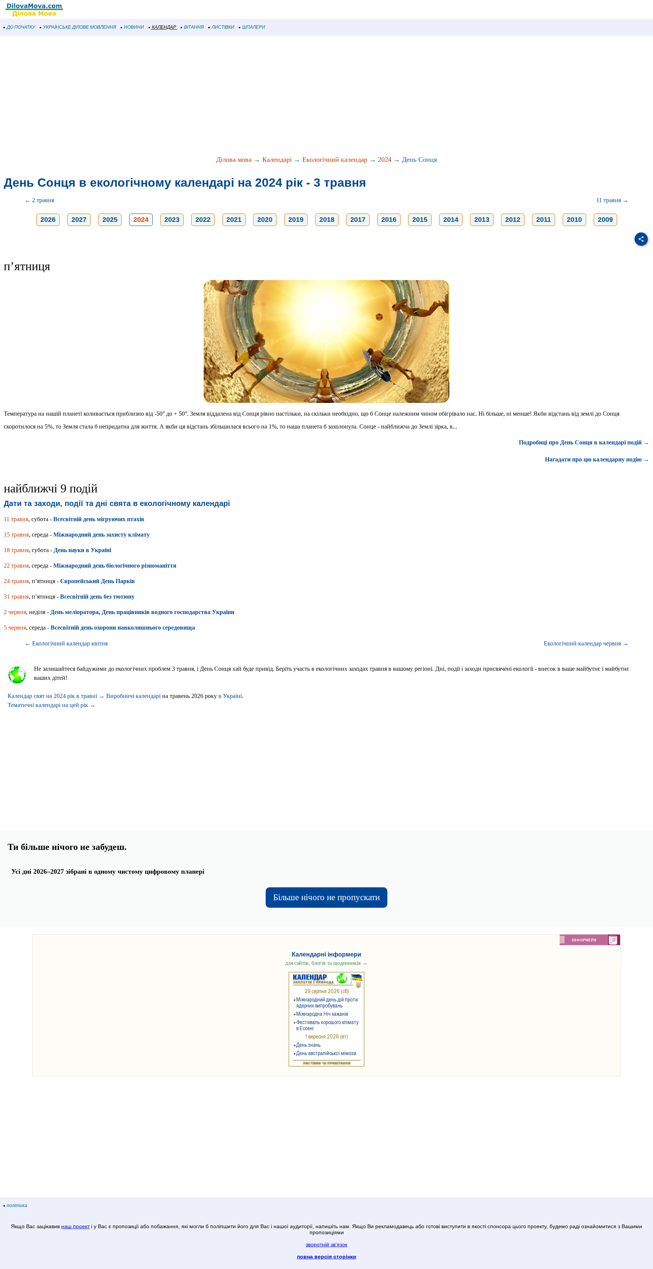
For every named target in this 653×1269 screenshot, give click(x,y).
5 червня (15, 627)
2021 (233, 219)
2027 (79, 219)
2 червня (15, 612)
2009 (605, 219)
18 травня (16, 550)
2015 (419, 219)
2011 (543, 219)
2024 (384, 159)
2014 (450, 219)
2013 (481, 219)
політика (17, 1205)
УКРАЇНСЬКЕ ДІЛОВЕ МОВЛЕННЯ (79, 27)
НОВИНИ (134, 27)
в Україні (230, 696)
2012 (512, 219)
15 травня (16, 534)
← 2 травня (39, 200)
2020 (264, 219)
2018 (326, 219)
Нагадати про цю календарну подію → (597, 459)
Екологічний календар (334, 159)
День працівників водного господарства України (168, 612)
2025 (110, 219)
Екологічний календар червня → (586, 643)
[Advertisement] (226, 96)
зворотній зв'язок (326, 1244)
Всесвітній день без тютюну (97, 596)
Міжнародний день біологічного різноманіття (114, 565)
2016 (388, 219)
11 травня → (612, 200)
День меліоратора (74, 612)
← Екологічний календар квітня (66, 643)
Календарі (277, 159)
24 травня (16, 581)
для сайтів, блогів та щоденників (326, 963)
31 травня (16, 596)
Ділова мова (234, 159)
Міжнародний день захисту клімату (101, 534)
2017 (357, 219)
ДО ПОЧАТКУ (21, 27)
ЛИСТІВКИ (222, 27)
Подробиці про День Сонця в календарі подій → (584, 442)
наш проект (75, 1226)
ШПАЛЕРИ (253, 27)
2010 (574, 219)
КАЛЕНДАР (164, 27)
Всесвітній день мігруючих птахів (98, 519)
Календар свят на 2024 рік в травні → (56, 696)
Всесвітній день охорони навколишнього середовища (123, 627)
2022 (202, 219)
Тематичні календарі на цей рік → (52, 705)
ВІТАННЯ (194, 27)
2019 (295, 219)
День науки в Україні (82, 550)
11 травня (16, 519)
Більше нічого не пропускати (326, 897)
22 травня (16, 565)
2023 (171, 219)
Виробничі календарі (133, 696)
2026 (48, 219)
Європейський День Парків (97, 581)
